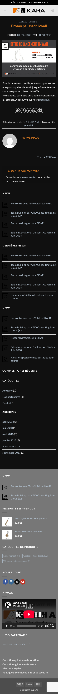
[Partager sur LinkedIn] (40, 110)
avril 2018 (8, 433)
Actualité (24, 22)
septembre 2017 (11, 452)
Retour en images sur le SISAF (27, 223)
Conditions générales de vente (19, 664)
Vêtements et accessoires (16, 561)
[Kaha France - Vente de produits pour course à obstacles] (29, 10)
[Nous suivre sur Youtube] (22, 582)
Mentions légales (11, 668)
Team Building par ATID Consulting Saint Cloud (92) (33, 214)
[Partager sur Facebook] (23, 110)
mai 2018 (7, 427)
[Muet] (46, 626)
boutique (44, 99)
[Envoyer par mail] (35, 110)
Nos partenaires (11, 396)
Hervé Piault (44, 35)
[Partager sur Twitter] (29, 110)
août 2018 (8, 421)
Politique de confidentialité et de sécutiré (25, 672)
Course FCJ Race (46, 157)
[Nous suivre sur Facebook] (5, 582)
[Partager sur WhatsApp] (17, 110)
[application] (29, 614)
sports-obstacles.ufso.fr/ (15, 643)
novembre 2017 (11, 446)
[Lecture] (7, 626)
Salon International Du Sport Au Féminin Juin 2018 (33, 234)
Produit (34, 22)
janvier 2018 (9, 440)
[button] (5, 10)
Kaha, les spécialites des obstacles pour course (32, 296)
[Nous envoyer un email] (17, 582)
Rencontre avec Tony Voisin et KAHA (31, 203)
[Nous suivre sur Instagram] (11, 582)
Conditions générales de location (20, 660)
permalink (28, 125)
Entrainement (11, 556)
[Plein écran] (52, 626)
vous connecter (27, 177)
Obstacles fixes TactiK (35, 556)
